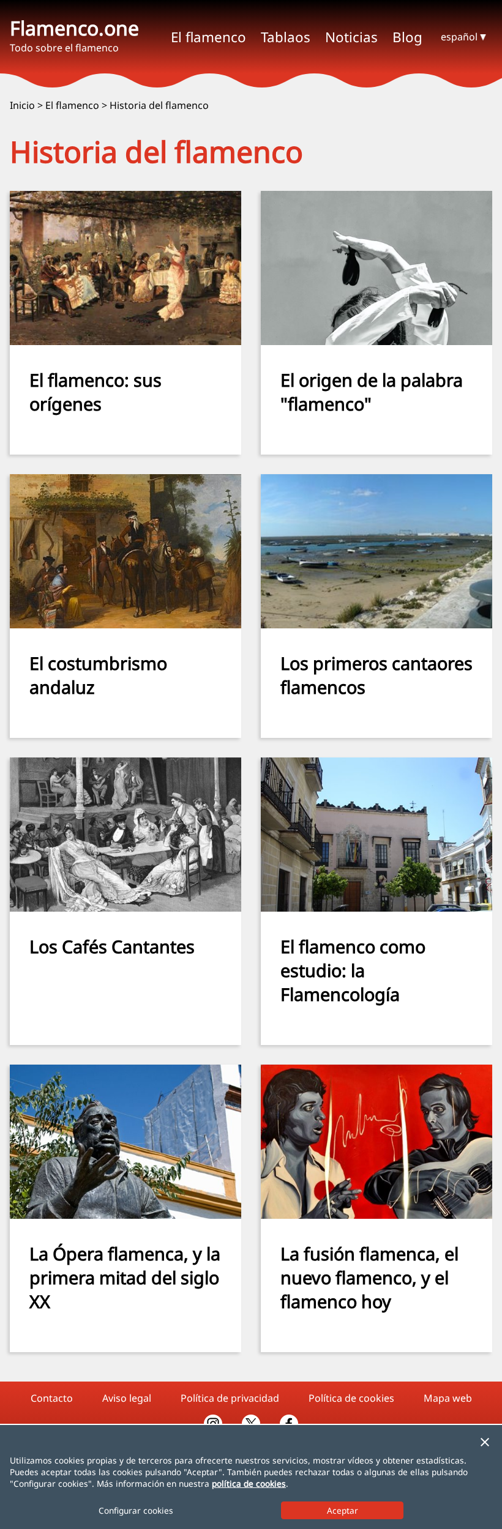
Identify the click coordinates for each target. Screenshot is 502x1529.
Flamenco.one (74, 28)
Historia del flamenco (159, 105)
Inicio (22, 105)
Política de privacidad (230, 1398)
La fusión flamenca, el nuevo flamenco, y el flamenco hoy (369, 1277)
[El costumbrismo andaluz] (125, 624)
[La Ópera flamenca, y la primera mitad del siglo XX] (125, 1215)
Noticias (351, 37)
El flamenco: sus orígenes (95, 391)
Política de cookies (351, 1398)
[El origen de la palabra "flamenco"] (376, 341)
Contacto (52, 1398)
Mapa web (448, 1398)
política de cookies (249, 1483)
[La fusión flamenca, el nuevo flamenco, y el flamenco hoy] (376, 1215)
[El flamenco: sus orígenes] (125, 341)
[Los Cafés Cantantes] (125, 908)
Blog (407, 37)
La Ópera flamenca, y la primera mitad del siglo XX (124, 1277)
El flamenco (72, 105)
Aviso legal (126, 1398)
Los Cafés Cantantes (112, 946)
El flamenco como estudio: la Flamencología (352, 970)
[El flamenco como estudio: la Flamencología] (376, 908)
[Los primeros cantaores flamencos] (376, 624)
